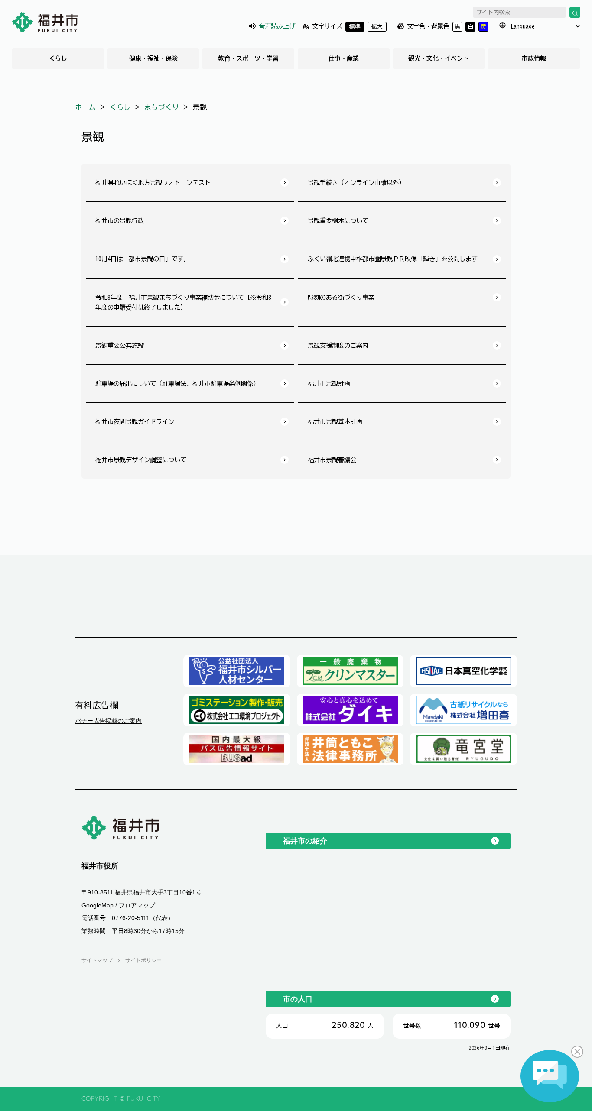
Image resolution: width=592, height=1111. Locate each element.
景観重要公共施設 (119, 345)
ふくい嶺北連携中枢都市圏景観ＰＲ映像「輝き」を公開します (393, 259)
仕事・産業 (344, 58)
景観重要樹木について (338, 220)
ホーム (85, 107)
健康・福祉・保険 (153, 58)
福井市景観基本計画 (335, 421)
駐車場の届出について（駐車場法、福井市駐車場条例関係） (177, 383)
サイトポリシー (143, 960)
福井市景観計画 (329, 383)
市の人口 (297, 998)
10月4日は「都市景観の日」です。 (142, 259)
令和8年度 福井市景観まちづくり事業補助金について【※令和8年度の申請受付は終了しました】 (183, 302)
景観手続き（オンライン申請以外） (356, 182)
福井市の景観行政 (119, 220)
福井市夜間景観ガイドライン (134, 421)
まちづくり (161, 107)
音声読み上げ (277, 26)
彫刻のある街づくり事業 (341, 297)
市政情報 (534, 58)
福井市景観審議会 (332, 460)
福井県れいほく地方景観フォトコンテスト (153, 182)
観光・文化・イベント (438, 58)
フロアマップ (137, 905)
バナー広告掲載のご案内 (108, 720)
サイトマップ (97, 960)
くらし (58, 58)
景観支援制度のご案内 (338, 345)
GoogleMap (97, 905)
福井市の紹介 (305, 840)
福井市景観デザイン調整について (140, 460)
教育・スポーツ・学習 (248, 58)
